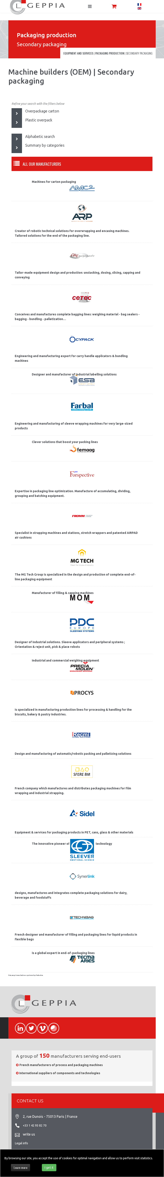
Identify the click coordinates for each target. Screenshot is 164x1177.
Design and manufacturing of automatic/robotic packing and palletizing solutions (73, 753)
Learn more (20, 1167)
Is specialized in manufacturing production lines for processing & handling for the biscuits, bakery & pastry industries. (73, 712)
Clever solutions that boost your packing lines (65, 442)
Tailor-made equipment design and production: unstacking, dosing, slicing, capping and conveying (77, 275)
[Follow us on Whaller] (51, 1026)
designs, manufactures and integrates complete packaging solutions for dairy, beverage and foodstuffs (71, 895)
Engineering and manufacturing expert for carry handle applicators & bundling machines (71, 358)
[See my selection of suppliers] (114, 6)
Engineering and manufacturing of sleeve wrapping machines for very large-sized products (74, 426)
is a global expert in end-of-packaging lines (63, 953)
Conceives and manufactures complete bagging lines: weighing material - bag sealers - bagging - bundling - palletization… (77, 317)
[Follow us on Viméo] (40, 1026)
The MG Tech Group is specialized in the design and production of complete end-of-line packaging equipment (75, 577)
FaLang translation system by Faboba (25, 975)
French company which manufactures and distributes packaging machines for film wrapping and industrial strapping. (73, 791)
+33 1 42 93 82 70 (35, 1125)
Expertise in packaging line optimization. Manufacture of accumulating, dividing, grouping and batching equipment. (72, 493)
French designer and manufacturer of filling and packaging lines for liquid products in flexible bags (76, 937)
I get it (49, 1167)
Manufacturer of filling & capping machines (63, 593)
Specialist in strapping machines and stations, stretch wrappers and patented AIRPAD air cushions (76, 535)
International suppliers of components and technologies (59, 1073)
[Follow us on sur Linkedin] (18, 1026)
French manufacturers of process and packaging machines (61, 1065)
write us (29, 1134)
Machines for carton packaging (54, 181)
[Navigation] (90, 6)
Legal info (21, 1143)
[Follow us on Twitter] (29, 1026)
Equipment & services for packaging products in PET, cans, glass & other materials (74, 832)
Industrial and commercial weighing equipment (65, 660)
